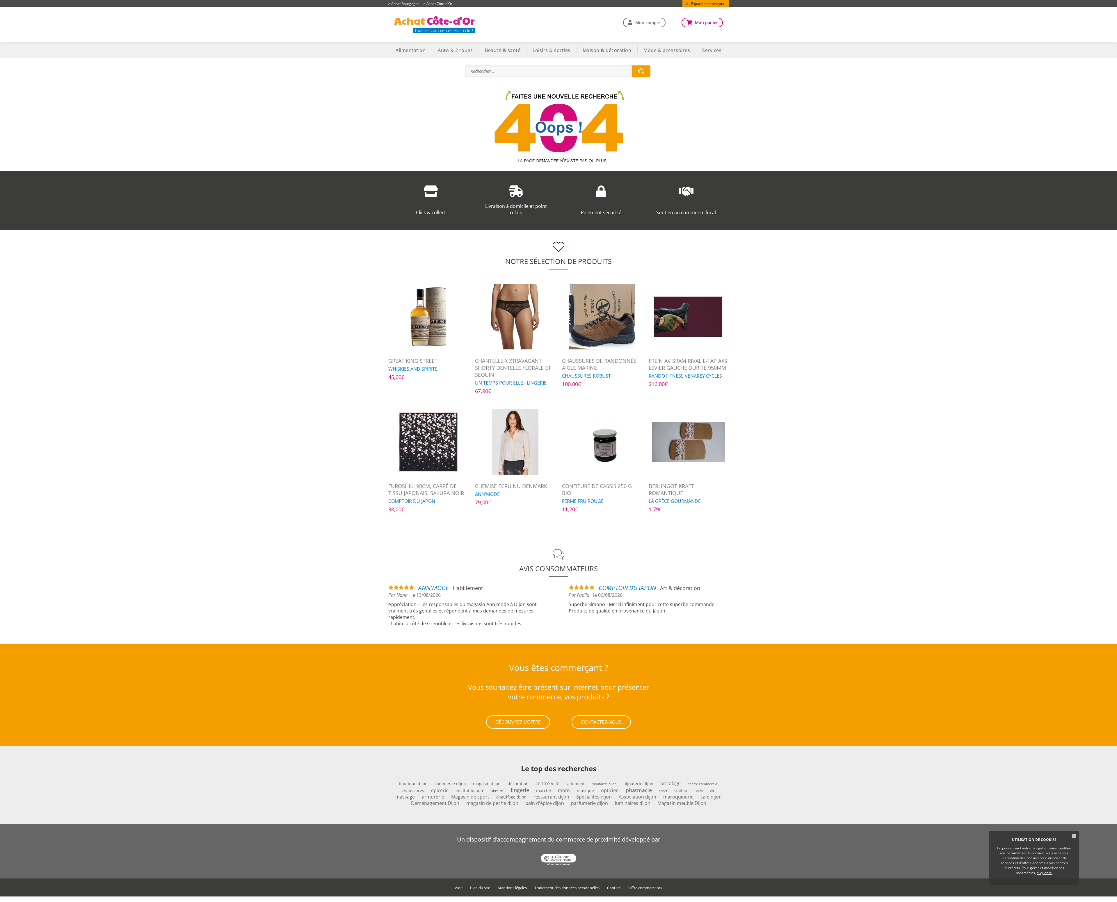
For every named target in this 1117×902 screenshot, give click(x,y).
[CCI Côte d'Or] (558, 860)
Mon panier (706, 22)
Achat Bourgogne (405, 3)
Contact (614, 887)
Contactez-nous (601, 722)
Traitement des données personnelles (567, 887)
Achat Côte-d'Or (439, 3)
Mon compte (648, 22)
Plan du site (480, 887)
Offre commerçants (645, 887)
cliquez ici (1044, 872)
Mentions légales (512, 887)
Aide (459, 887)
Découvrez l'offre (518, 722)
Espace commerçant (707, 3)
